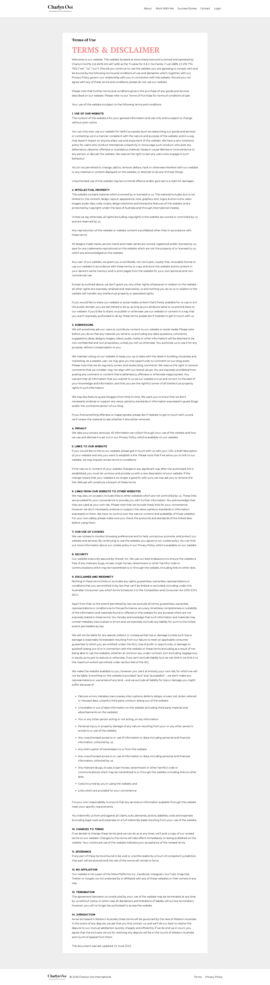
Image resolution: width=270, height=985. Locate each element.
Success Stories (187, 8)
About (148, 8)
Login (217, 8)
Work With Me (165, 8)
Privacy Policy (213, 976)
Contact (205, 8)
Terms (198, 976)
